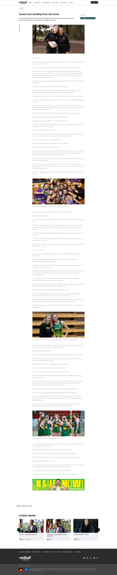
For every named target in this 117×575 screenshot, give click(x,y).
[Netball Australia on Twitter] (91, 558)
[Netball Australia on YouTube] (94, 558)
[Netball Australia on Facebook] (84, 558)
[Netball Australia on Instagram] (87, 558)
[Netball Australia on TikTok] (97, 558)
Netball (22, 8)
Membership (94, 2)
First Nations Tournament (90, 18)
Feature (82, 18)
